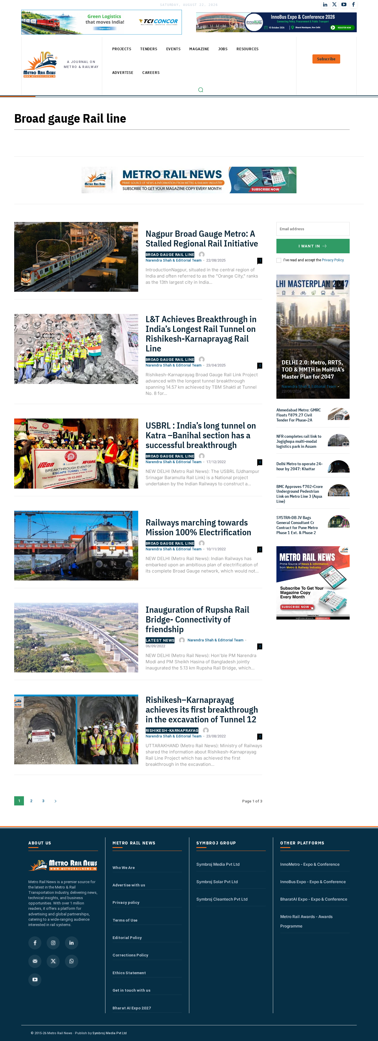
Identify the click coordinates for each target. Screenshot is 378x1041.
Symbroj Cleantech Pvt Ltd (221, 899)
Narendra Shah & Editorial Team (173, 260)
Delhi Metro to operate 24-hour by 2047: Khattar (299, 466)
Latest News (160, 640)
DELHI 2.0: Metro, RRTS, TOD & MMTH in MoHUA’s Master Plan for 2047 (313, 369)
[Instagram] (53, 942)
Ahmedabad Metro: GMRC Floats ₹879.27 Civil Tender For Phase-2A (298, 415)
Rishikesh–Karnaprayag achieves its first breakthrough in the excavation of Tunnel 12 (202, 709)
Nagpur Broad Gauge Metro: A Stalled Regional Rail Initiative (202, 238)
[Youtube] (344, 4)
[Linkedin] (71, 942)
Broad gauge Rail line (170, 254)
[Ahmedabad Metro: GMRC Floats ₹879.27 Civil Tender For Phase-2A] (339, 418)
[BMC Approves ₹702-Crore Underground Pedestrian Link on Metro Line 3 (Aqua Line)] (339, 495)
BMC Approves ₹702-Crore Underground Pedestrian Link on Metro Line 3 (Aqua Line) (299, 494)
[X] (53, 961)
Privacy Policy (332, 260)
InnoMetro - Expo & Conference (310, 864)
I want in (309, 246)
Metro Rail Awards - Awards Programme (306, 921)
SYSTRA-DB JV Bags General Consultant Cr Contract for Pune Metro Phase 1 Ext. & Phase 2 (297, 525)
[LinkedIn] (325, 4)
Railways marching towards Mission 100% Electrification (198, 527)
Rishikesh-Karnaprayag (172, 730)
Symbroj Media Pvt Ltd (217, 864)
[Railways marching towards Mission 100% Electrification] (76, 548)
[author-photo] (202, 254)
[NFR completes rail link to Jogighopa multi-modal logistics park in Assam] (339, 445)
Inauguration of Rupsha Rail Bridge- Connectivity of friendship (197, 619)
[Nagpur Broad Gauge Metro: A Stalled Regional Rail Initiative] (76, 259)
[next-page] (55, 800)
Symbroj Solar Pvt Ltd (217, 881)
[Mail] (34, 961)
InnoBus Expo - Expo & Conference (313, 881)
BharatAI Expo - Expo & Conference (313, 899)
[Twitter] (334, 4)
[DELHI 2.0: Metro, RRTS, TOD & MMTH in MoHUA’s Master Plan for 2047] (313, 337)
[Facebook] (353, 4)
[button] (200, 89)
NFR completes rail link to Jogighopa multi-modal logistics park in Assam (298, 441)
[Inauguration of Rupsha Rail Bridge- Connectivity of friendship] (76, 640)
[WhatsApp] (71, 961)
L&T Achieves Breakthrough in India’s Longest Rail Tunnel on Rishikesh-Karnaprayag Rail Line (201, 333)
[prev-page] (329, 284)
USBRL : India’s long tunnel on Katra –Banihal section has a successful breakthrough (201, 434)
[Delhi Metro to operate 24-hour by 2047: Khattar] (339, 471)
